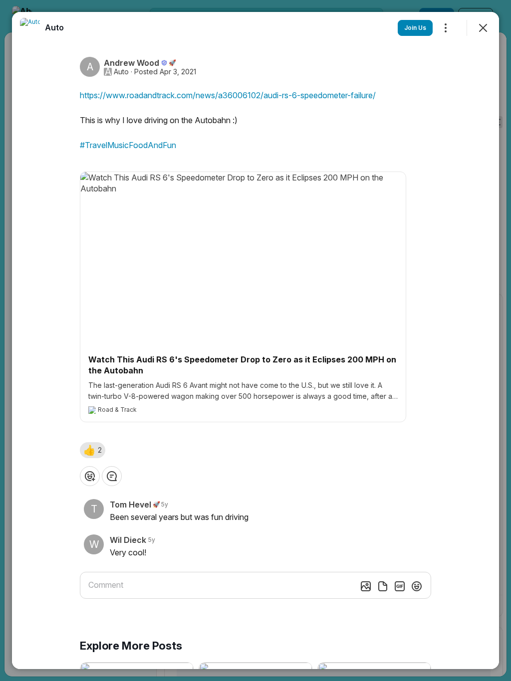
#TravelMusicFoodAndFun (128, 145)
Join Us (415, 27)
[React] (89, 476)
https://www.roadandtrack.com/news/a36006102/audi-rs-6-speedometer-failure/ (228, 95)
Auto (121, 72)
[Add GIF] (400, 586)
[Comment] (112, 476)
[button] (92, 450)
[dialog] (255, 340)
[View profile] (30, 28)
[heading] (54, 27)
